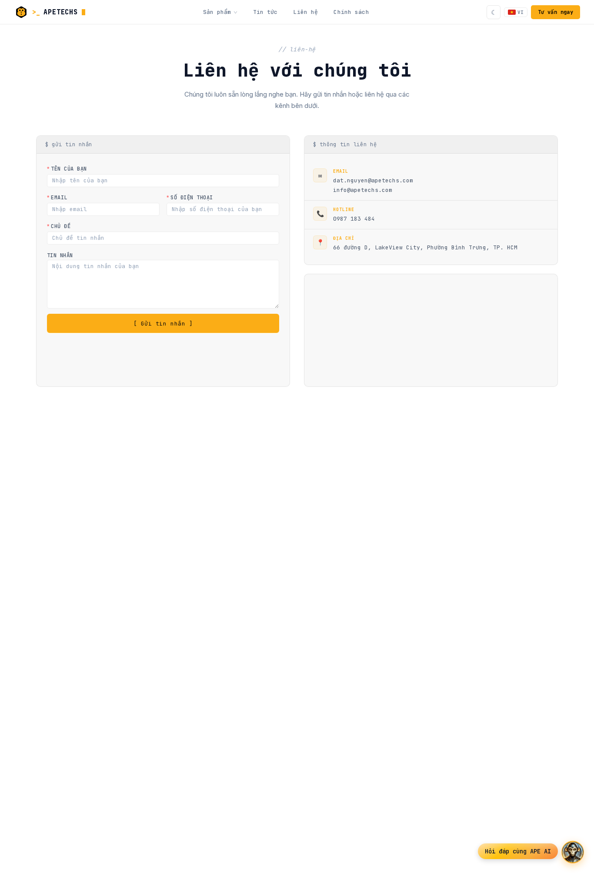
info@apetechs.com (362, 190)
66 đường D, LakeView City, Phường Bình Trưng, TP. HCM (425, 247)
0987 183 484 (354, 218)
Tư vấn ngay (555, 12)
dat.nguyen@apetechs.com (373, 180)
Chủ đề (60, 226)
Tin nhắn (60, 255)
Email (59, 197)
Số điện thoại (191, 197)
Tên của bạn (69, 168)
